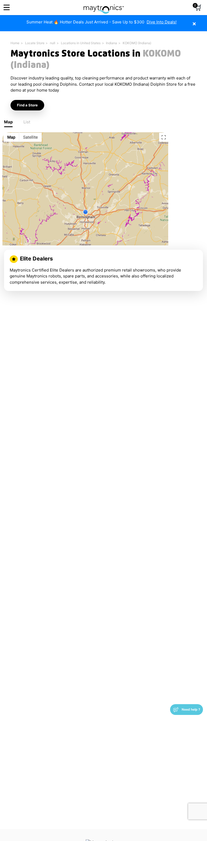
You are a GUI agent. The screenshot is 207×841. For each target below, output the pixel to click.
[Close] (202, 21)
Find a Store (27, 105)
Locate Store (34, 43)
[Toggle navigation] (6, 7)
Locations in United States (81, 43)
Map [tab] (8, 121)
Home (15, 43)
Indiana (111, 43)
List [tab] (26, 121)
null (52, 43)
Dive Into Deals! (162, 22)
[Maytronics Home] (104, 6)
